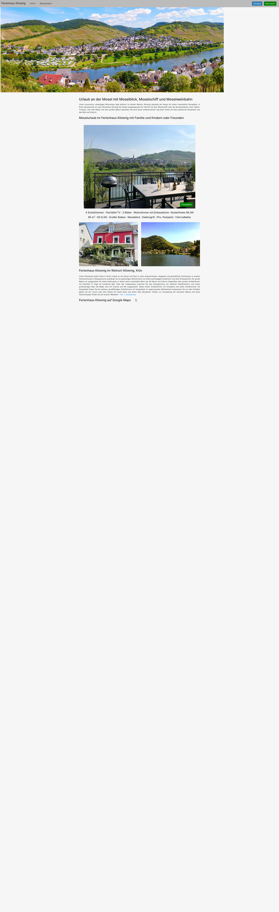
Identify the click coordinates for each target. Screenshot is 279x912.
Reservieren (270, 4)
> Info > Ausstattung (127, 294)
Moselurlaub (45, 3)
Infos (32, 3)
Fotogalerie (186, 204)
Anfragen (257, 4)
